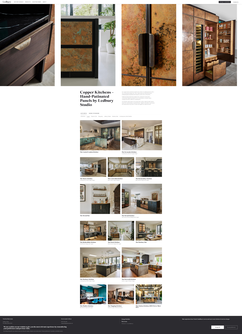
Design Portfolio (126, 319)
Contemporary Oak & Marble (125, 116)
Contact (235, 2)
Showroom (124, 321)
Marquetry (100, 116)
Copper (88, 116)
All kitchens (83, 116)
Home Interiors (94, 113)
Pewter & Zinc (94, 116)
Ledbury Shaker (107, 116)
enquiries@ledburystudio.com (67, 323)
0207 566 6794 (64, 321)
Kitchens (84, 113)
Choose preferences (231, 327)
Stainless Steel (115, 116)
